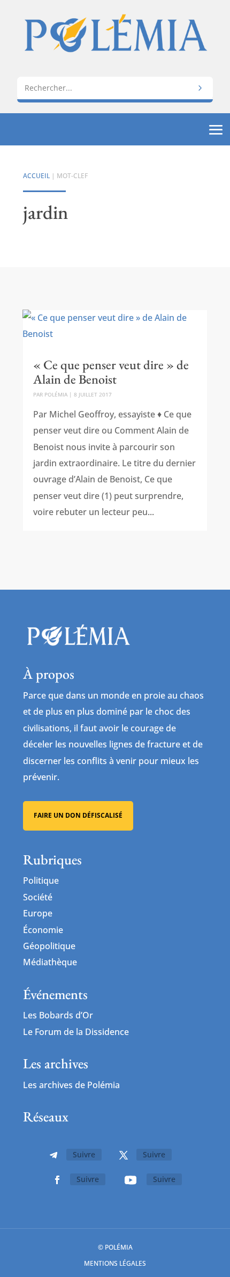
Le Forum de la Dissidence (76, 1032)
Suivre (84, 1154)
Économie (43, 930)
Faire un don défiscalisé (78, 815)
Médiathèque (50, 962)
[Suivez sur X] (123, 1155)
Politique (41, 880)
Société (37, 897)
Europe (37, 913)
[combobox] (115, 88)
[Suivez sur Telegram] (53, 1155)
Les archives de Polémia (71, 1085)
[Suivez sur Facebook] (57, 1179)
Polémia (55, 394)
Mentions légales (115, 1263)
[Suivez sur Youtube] (130, 1180)
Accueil (36, 175)
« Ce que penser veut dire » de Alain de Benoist (111, 371)
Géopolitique (49, 946)
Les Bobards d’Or (58, 1015)
